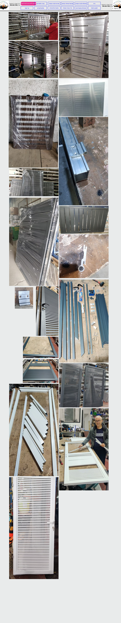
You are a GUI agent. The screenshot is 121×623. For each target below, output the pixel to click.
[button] (115, 8)
